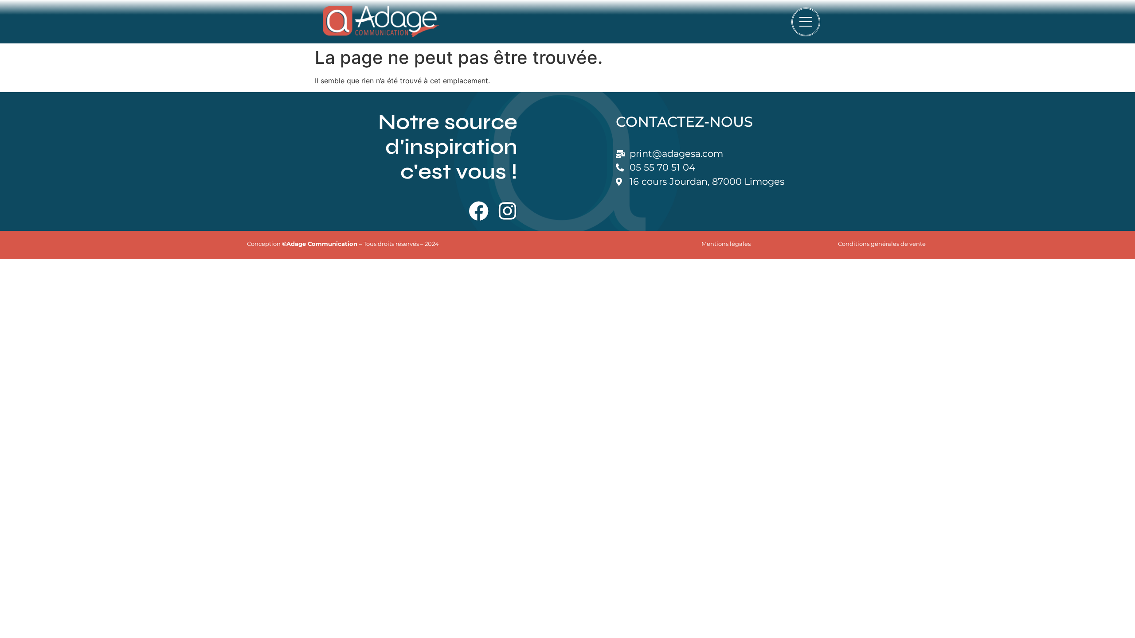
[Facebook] (479, 211)
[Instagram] (507, 211)
